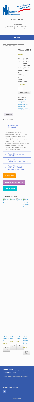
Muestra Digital (9, 175)
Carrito (14, 19)
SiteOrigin (19, 398)
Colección (9, 44)
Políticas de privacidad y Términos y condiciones (15, 376)
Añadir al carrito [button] (7, 349)
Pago (21, 19)
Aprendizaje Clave (17, 44)
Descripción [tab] (8, 114)
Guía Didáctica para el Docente (14, 182)
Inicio (4, 44)
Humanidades (21, 110)
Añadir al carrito (24, 92)
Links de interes (10, 188)
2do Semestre (22, 100)
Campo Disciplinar (21, 107)
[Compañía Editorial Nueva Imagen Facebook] (4, 391)
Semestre (28, 110)
